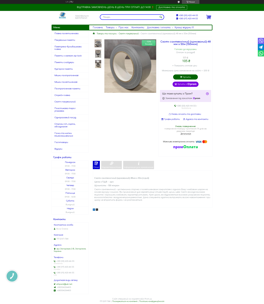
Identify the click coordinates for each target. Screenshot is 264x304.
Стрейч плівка (62, 95)
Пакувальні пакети (64, 40)
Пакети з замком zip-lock (68, 56)
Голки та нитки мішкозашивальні (63, 134)
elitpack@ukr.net (64, 284)
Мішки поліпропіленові (66, 75)
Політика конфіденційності (151, 301)
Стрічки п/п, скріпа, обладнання (64, 125)
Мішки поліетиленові (65, 82)
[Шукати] (160, 17)
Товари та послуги (107, 34)
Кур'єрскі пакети (63, 69)
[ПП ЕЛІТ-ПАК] (62, 17)
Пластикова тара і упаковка (65, 109)
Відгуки (58, 149)
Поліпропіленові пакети (67, 89)
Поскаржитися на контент (125, 301)
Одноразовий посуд (65, 117)
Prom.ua (148, 299)
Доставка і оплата (158, 27)
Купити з (182, 84)
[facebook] (94, 210)
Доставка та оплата (171, 7)
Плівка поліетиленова (66, 33)
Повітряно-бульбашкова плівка (68, 48)
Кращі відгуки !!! (184, 27)
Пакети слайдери (64, 62)
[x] (97, 210)
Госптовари (61, 142)
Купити (187, 77)
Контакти (137, 27)
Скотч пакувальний (129, 34)
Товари (110, 27)
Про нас (124, 27)
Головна (98, 27)
